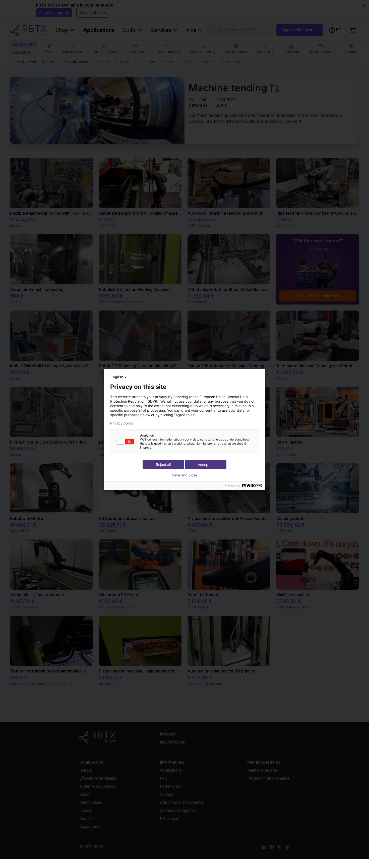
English (117, 377)
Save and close (184, 475)
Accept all (206, 464)
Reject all (163, 464)
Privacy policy (121, 423)
